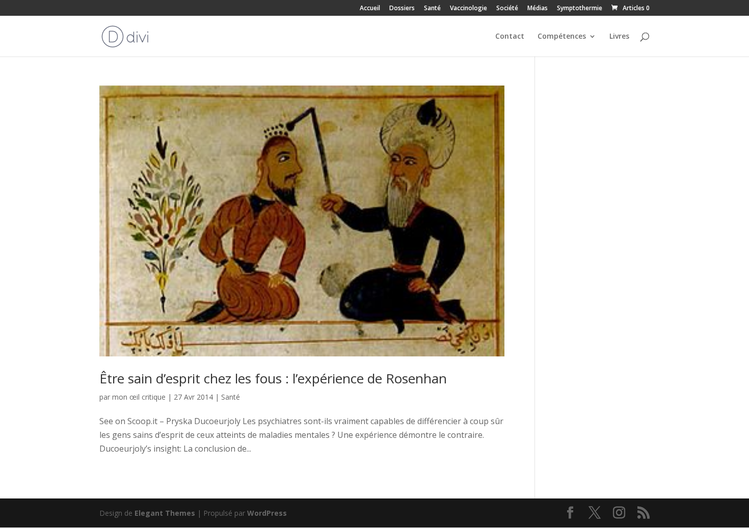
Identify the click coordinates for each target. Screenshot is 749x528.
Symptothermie (579, 8)
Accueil (370, 8)
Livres (619, 37)
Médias (537, 8)
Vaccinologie (468, 8)
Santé (432, 8)
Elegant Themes (165, 513)
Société (507, 8)
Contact (509, 37)
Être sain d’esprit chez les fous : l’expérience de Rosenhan (273, 378)
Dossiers (402, 8)
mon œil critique (139, 397)
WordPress (267, 513)
